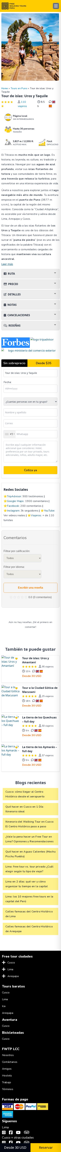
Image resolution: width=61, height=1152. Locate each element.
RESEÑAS (14, 325)
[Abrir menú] (56, 6)
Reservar (46, 1147)
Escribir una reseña (30, 587)
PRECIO (13, 284)
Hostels (7, 1075)
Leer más (7, 264)
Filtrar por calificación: (17, 551)
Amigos (7, 1069)
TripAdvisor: (14, 496)
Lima (10, 969)
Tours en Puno (19, 88)
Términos (7, 1089)
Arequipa (13, 976)
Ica (3, 1006)
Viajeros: (36, 515)
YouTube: (49, 511)
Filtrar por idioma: (14, 566)
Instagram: (13, 511)
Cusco (11, 962)
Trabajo (6, 1082)
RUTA (11, 273)
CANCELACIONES (18, 315)
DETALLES (14, 294)
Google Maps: (15, 501)
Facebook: (13, 506)
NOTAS (12, 305)
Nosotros (8, 1055)
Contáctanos (9, 1062)
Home (4, 88)
